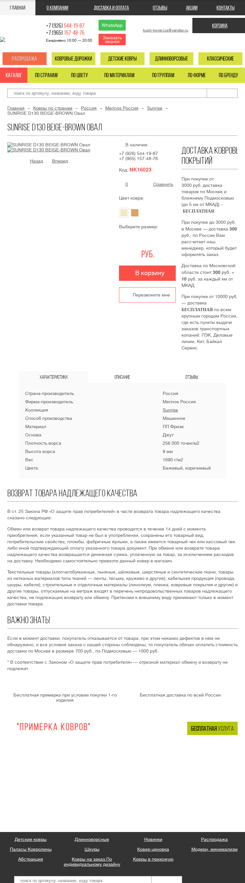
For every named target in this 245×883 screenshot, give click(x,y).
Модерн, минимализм (214, 849)
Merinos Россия (121, 108)
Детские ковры (31, 839)
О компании (57, 8)
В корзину (150, 273)
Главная (18, 8)
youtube (224, 41)
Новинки (153, 839)
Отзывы (160, 8)
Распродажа (24, 58)
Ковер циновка (153, 849)
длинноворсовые (171, 58)
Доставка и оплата (111, 8)
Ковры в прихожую (153, 859)
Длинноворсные (92, 839)
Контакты (225, 8)
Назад (36, 161)
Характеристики (53, 377)
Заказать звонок (112, 39)
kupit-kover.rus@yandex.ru (165, 30)
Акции (191, 8)
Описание (122, 377)
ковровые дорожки (73, 58)
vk (213, 41)
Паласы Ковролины (31, 849)
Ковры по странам (52, 108)
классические (220, 58)
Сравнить (163, 184)
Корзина (219, 25)
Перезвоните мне (151, 294)
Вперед (60, 161)
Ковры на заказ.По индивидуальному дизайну (92, 862)
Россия (89, 108)
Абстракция (30, 859)
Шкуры (92, 849)
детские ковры (122, 58)
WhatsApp (112, 25)
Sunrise (154, 108)
